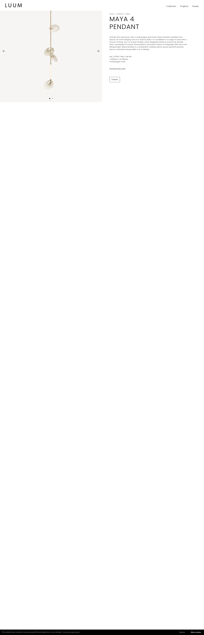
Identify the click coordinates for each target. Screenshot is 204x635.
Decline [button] (182, 632)
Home (111, 14)
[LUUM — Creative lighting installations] (13, 5)
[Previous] (4, 51)
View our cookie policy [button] (71, 632)
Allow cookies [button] (196, 632)
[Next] (98, 51)
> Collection (119, 14)
